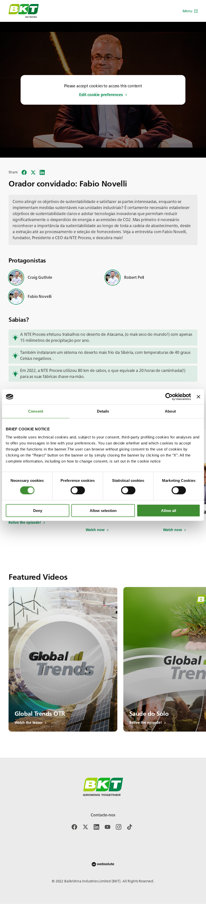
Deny (37, 510)
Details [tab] (103, 411)
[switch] (78, 490)
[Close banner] (198, 397)
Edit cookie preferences (101, 95)
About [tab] (170, 411)
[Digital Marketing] (103, 864)
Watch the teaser (28, 723)
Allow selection (103, 510)
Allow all (168, 510)
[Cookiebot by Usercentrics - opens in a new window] (169, 397)
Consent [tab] (35, 411)
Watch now (95, 530)
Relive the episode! (25, 523)
